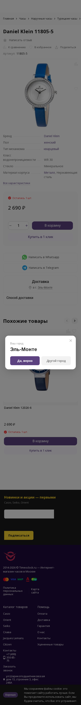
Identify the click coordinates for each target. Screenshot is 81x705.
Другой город (56, 361)
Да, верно (25, 361)
